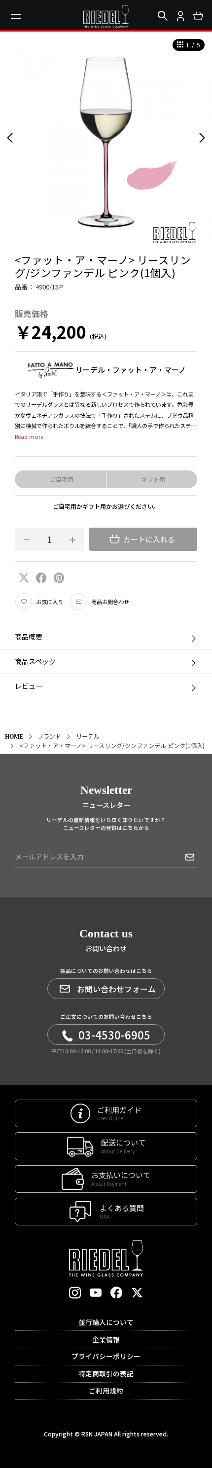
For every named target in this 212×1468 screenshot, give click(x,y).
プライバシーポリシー (106, 1356)
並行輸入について (106, 1322)
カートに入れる (148, 539)
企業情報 (106, 1339)
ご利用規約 (106, 1391)
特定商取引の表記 (106, 1373)
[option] (106, 138)
